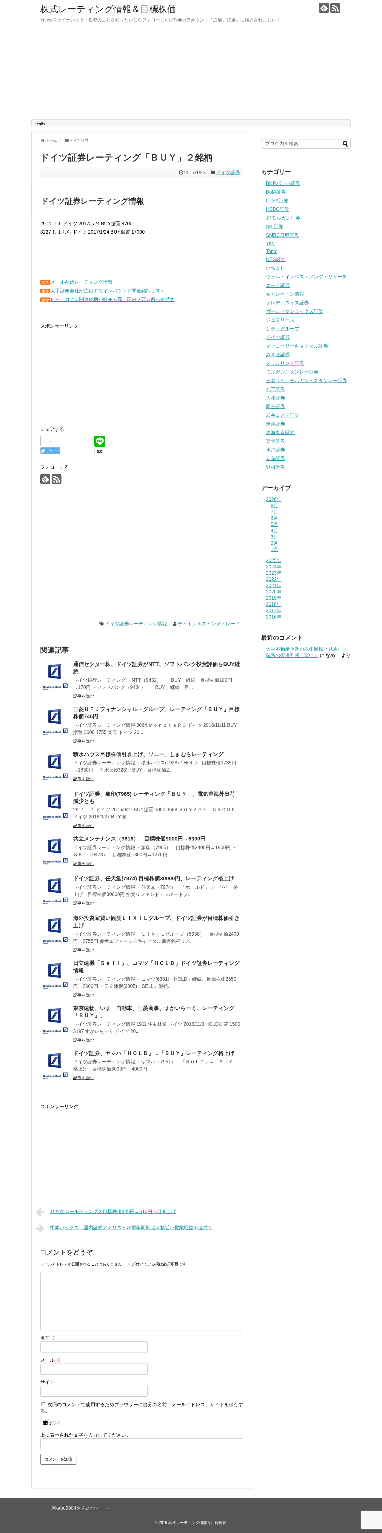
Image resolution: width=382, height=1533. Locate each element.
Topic (271, 251)
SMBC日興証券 (282, 235)
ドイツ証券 (228, 172)
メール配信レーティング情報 (81, 282)
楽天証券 (275, 441)
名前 (48, 1338)
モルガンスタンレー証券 (292, 371)
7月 (274, 511)
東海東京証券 (280, 432)
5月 (274, 524)
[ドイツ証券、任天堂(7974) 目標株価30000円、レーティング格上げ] (55, 891)
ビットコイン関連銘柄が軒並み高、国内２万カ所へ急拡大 (112, 299)
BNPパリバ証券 (283, 183)
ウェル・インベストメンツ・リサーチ (306, 276)
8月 (274, 505)
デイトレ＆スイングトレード (209, 623)
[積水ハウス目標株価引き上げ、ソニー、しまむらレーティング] (55, 766)
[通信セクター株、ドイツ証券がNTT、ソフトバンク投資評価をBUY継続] (55, 676)
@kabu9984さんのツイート (80, 1508)
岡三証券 (275, 406)
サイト (47, 1382)
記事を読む (83, 696)
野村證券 (275, 467)
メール (50, 1360)
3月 (274, 536)
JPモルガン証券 (283, 217)
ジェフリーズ (280, 320)
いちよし (275, 268)
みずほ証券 (278, 354)
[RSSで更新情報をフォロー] (335, 8)
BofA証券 (276, 192)
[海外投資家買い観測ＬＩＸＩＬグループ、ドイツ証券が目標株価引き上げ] (55, 930)
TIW (270, 243)
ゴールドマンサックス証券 (294, 311)
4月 (274, 530)
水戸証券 (275, 449)
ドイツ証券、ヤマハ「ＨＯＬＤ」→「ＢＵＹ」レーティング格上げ (153, 1053)
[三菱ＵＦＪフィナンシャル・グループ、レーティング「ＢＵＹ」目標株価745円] (55, 721)
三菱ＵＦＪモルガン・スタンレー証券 (306, 380)
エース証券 (278, 285)
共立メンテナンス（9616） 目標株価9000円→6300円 (139, 839)
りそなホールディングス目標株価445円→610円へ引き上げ (113, 1211)
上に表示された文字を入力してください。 (85, 1435)
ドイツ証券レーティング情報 (136, 623)
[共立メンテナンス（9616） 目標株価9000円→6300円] (55, 851)
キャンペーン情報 (285, 294)
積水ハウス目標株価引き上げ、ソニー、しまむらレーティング (148, 754)
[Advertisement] (191, 74)
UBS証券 (276, 259)
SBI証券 (274, 226)
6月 (274, 518)
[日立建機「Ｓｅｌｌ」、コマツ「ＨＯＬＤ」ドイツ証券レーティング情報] (55, 975)
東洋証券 (275, 423)
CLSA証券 (277, 200)
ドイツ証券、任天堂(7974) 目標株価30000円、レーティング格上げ (153, 878)
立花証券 (275, 458)
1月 (274, 549)
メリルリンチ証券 (285, 363)
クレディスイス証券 (287, 302)
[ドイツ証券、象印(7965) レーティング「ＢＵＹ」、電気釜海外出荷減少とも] (55, 806)
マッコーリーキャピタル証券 (297, 345)
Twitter (41, 123)
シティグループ (282, 328)
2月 (274, 543)
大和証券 (275, 397)
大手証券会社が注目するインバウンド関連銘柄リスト (107, 290)
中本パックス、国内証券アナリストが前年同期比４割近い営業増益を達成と (131, 1227)
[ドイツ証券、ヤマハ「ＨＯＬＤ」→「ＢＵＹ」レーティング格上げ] (55, 1065)
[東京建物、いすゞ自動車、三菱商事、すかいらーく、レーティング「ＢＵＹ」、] (55, 1020)
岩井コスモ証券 (282, 415)
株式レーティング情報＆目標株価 (108, 9)
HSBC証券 (277, 209)
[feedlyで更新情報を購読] (324, 8)
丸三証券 (275, 389)
